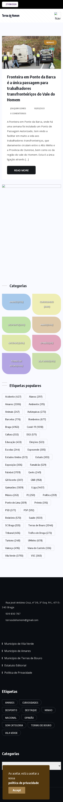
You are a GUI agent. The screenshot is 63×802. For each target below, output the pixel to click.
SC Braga (12, 525)
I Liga (37, 487)
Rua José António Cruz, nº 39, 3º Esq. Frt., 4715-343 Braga (31, 605)
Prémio (41, 502)
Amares (16, 302)
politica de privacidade (23, 783)
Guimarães (14, 487)
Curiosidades (47, 304)
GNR (36, 479)
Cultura (12, 434)
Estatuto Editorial (15, 665)
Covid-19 (35, 426)
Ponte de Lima (16, 502)
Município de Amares (17, 651)
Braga (12, 426)
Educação (13, 441)
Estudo (42, 457)
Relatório (13, 517)
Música (12, 494)
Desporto (16, 325)
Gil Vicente (14, 479)
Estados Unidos (16, 457)
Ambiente (37, 404)
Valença (12, 547)
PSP (29, 510)
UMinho (35, 540)
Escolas (12, 449)
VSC (36, 555)
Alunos (35, 396)
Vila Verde (46, 361)
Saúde (35, 517)
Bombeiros (37, 419)
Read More (21, 170)
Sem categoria (14, 725)
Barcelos (12, 419)
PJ (31, 494)
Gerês (34, 472)
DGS (32, 434)
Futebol (12, 472)
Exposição (13, 464)
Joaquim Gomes (18, 108)
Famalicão (38, 464)
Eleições (36, 441)
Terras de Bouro (16, 363)
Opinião (46, 343)
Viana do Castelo (39, 547)
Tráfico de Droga (40, 532)
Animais (12, 411)
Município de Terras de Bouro (23, 658)
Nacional (16, 343)
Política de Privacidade (18, 672)
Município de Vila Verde (19, 644)
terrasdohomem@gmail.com (21, 620)
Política (50, 494)
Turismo (12, 540)
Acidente (13, 396)
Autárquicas (36, 411)
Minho (46, 325)
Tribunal (12, 532)
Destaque (31, 710)
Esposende (37, 449)
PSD (10, 510)
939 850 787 (12, 613)
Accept (17, 790)
